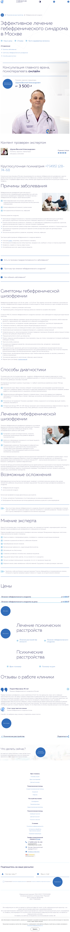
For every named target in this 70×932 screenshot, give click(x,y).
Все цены (5, 611)
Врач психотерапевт (35, 779)
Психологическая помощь (35, 811)
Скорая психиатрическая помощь (35, 789)
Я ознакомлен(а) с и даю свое (28, 881)
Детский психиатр (35, 782)
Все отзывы (6, 723)
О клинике (35, 823)
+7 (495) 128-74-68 (35, 842)
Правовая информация (35, 833)
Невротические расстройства (35, 807)
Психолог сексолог (35, 819)
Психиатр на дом (35, 776)
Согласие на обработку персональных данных (35, 830)
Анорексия (35, 792)
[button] (68, 689)
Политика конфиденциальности (35, 826)
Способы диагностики (9, 56)
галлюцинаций (22, 359)
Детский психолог (35, 816)
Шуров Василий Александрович (22, 149)
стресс (10, 240)
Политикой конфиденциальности (19, 881)
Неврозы (35, 794)
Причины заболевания (9, 49)
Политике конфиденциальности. (35, 925)
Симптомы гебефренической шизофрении (15, 52)
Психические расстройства (15, 15)
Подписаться (57, 881)
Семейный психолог (35, 813)
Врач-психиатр (35, 773)
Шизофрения (35, 801)
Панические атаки (35, 804)
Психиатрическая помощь (35, 786)
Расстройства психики (35, 798)
